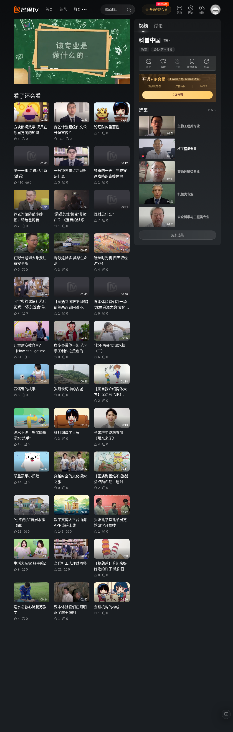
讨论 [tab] (158, 25)
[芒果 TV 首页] (26, 9)
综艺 (63, 9)
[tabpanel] (177, 138)
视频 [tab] (143, 25)
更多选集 (177, 235)
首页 (49, 9)
